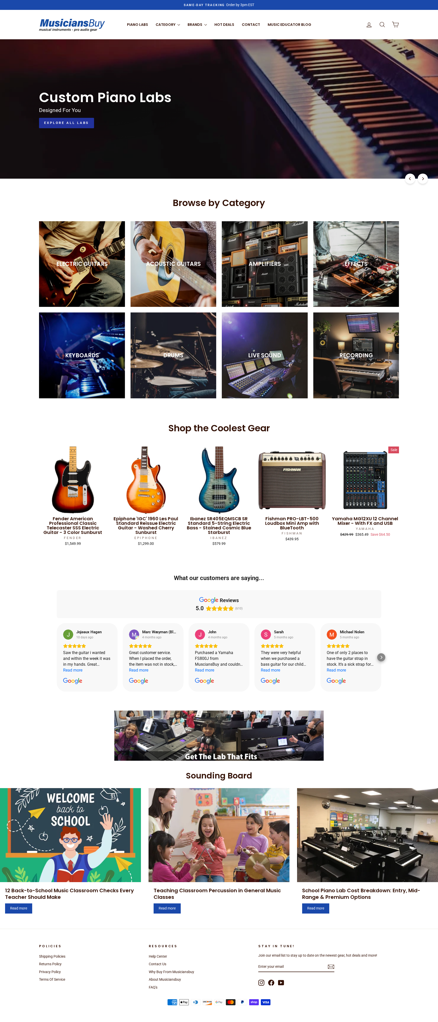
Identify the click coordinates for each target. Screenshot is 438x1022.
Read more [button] (72, 670)
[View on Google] (68, 634)
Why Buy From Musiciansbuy (171, 972)
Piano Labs (137, 24)
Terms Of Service (52, 979)
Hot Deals (224, 24)
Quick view (72, 508)
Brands (195, 24)
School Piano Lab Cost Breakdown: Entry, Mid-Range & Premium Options (361, 894)
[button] (57, 657)
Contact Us (157, 964)
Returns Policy (50, 964)
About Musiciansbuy (165, 979)
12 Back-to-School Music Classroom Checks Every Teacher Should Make (69, 894)
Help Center (158, 956)
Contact (251, 24)
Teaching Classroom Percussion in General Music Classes (217, 894)
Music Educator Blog (289, 24)
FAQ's (153, 987)
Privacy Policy (50, 972)
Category (166, 24)
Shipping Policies (52, 956)
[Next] (423, 179)
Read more (18, 908)
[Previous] (410, 179)
